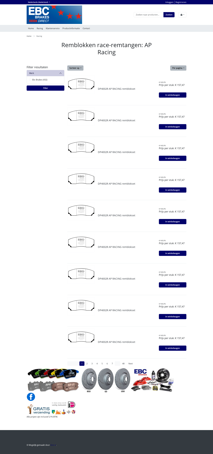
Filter (45, 88)
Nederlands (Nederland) (38, 2)
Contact (86, 28)
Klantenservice (53, 28)
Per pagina (177, 68)
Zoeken (169, 14)
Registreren (181, 2)
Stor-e (53, 445)
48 (123, 363)
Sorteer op (74, 68)
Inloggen (169, 2)
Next (130, 363)
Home (31, 28)
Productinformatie (71, 28)
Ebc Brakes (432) (39, 79)
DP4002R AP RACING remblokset (116, 88)
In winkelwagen (172, 95)
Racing (40, 28)
